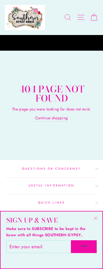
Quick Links (51, 202)
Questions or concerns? (51, 169)
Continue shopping (51, 118)
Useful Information (51, 185)
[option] (51, 43)
